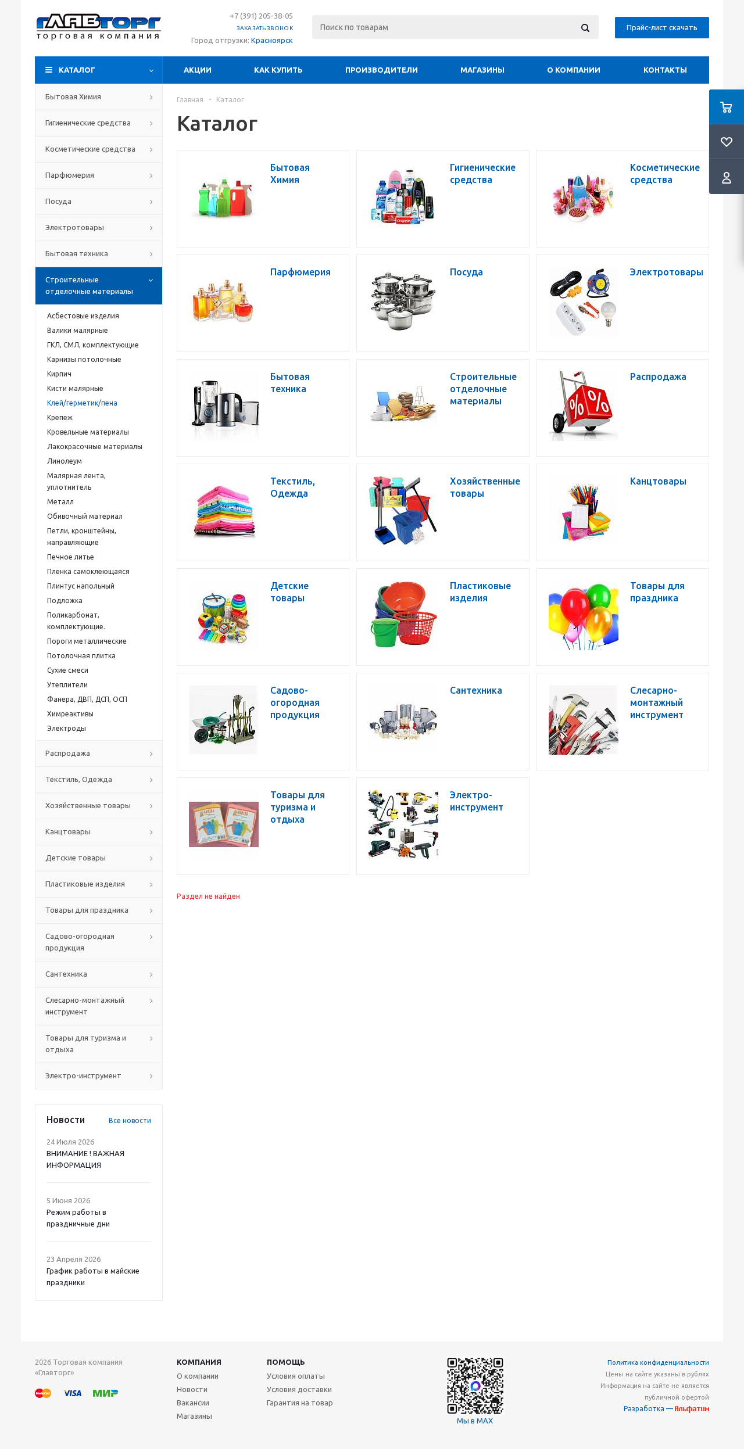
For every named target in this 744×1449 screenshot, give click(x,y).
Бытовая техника (76, 253)
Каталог (77, 70)
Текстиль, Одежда (78, 779)
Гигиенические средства (88, 123)
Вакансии (193, 1402)
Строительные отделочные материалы (89, 285)
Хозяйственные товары (88, 805)
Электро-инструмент (83, 1075)
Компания (199, 1362)
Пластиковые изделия (85, 884)
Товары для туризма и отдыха (85, 1043)
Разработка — (649, 1408)
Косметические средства (90, 149)
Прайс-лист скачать (662, 27)
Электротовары (74, 227)
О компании (573, 70)
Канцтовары (68, 831)
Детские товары (75, 857)
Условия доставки (299, 1389)
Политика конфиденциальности (658, 1362)
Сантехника (66, 974)
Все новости (130, 1120)
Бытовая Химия (73, 96)
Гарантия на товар (300, 1402)
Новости (192, 1389)
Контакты (665, 70)
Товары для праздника (86, 910)
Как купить (278, 70)
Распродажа (67, 753)
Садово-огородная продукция (80, 942)
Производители (381, 70)
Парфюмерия (69, 175)
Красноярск (272, 40)
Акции (198, 70)
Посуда (58, 201)
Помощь (286, 1362)
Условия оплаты (296, 1376)
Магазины (482, 70)
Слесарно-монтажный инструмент (84, 1006)
